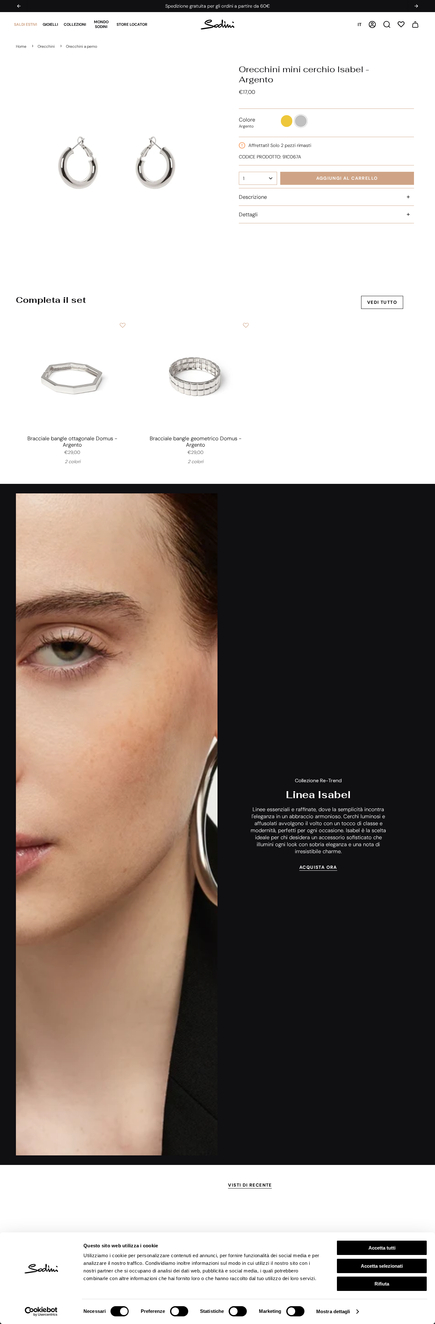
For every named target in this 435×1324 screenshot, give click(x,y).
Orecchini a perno (81, 46)
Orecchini (46, 46)
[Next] (416, 6)
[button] (25, 24)
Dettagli (248, 214)
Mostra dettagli (333, 1311)
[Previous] (19, 6)
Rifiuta (381, 1283)
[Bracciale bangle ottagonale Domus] (72, 375)
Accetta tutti (382, 1248)
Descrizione (253, 196)
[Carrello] (415, 24)
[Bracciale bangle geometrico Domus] (195, 375)
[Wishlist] (401, 24)
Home (21, 46)
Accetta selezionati (382, 1266)
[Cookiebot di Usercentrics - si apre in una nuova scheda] (41, 1311)
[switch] (179, 1311)
